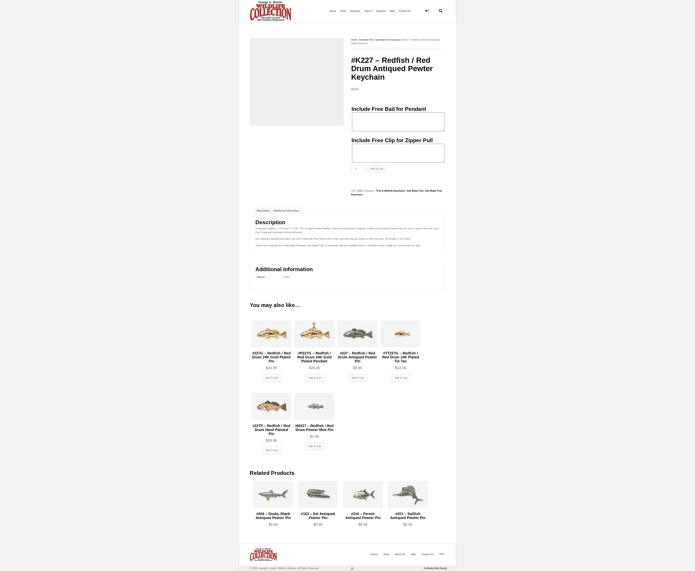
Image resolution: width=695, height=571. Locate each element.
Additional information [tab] (286, 210)
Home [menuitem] (374, 554)
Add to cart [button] (272, 378)
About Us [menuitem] (400, 554)
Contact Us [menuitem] (428, 554)
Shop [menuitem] (386, 554)
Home (354, 40)
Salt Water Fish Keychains (388, 40)
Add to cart (376, 168)
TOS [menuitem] (441, 554)
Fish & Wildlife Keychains (390, 190)
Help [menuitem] (413, 554)
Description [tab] (263, 210)
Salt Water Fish (366, 40)
